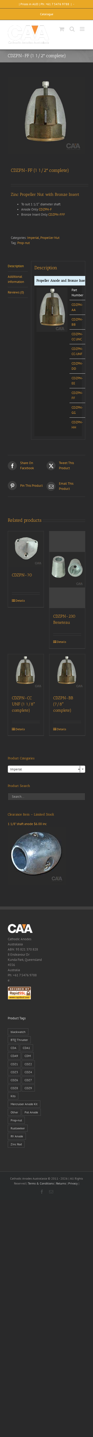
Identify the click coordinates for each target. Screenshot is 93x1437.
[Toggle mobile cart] (61, 29)
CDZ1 (14, 1064)
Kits (13, 1096)
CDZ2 (28, 1064)
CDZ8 (14, 1088)
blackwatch (18, 1032)
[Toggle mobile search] (72, 29)
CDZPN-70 (22, 575)
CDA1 (26, 1048)
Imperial (33, 238)
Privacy (73, 1183)
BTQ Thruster (19, 1040)
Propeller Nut (49, 238)
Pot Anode (31, 1112)
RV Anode (17, 1136)
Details (20, 600)
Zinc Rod (16, 1144)
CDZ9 (28, 1088)
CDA (13, 1048)
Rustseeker (18, 1128)
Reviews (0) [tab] (16, 292)
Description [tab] (16, 266)
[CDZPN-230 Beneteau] (67, 569)
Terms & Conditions (41, 1183)
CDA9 (14, 1056)
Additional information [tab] (16, 279)
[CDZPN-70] (26, 549)
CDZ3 (14, 1072)
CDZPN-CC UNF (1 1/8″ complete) (23, 704)
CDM (28, 1056)
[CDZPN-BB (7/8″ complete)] (67, 672)
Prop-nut (23, 243)
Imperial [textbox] (45, 769)
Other (14, 1112)
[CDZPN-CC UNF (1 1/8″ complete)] (26, 672)
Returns (61, 1183)
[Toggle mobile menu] (82, 29)
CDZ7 (28, 1080)
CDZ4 (28, 1072)
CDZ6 (14, 1080)
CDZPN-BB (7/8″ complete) (63, 704)
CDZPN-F (45, 209)
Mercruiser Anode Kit (24, 1104)
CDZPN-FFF (56, 214)
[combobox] (46, 769)
